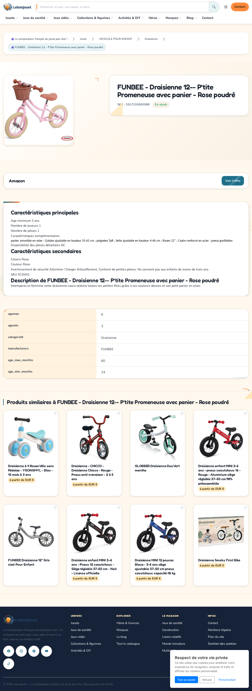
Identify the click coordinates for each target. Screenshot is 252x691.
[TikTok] (8, 663)
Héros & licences (128, 623)
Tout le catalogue (128, 644)
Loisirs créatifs (171, 637)
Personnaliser (227, 679)
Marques (172, 18)
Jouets (10, 18)
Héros (153, 18)
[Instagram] (21, 651)
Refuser (207, 679)
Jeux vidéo (61, 18)
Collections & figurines (93, 18)
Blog (190, 18)
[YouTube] (46, 651)
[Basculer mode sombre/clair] (225, 6)
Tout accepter (186, 679)
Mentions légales (219, 630)
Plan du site (216, 637)
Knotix (109, 684)
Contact (240, 7)
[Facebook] (8, 651)
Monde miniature (173, 644)
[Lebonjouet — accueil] (17, 7)
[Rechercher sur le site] (214, 7)
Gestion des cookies (222, 644)
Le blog (122, 637)
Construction (170, 630)
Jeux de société (34, 18)
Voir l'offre (232, 181)
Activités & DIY (129, 18)
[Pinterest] (33, 651)
